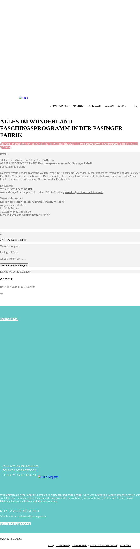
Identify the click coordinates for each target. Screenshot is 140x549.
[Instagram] (67, 98)
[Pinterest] (75, 98)
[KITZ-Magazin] (70, 482)
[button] (135, 106)
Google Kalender (20, 271)
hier (29, 188)
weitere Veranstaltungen (14, 265)
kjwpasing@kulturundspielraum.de (83, 192)
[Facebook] (58, 98)
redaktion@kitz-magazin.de (32, 516)
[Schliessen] (1, 293)
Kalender (5, 271)
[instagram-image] (23, 348)
